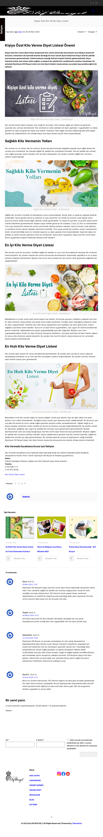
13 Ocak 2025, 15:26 (30, 638)
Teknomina (77, 823)
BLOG (31, 800)
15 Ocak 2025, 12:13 (30, 677)
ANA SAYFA (34, 775)
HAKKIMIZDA (35, 780)
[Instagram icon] (96, 3)
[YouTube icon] (94, 3)
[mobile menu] (93, 10)
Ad (7, 740)
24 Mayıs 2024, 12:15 (30, 615)
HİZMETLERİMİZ (36, 785)
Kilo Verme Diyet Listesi (15, 474)
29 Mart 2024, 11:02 (29, 584)
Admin (20, 32)
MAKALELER (34, 795)
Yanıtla (91, 582)
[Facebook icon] (91, 3)
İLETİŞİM (33, 804)
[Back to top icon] (51, 817)
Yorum (9, 710)
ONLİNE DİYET (35, 790)
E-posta (40, 740)
